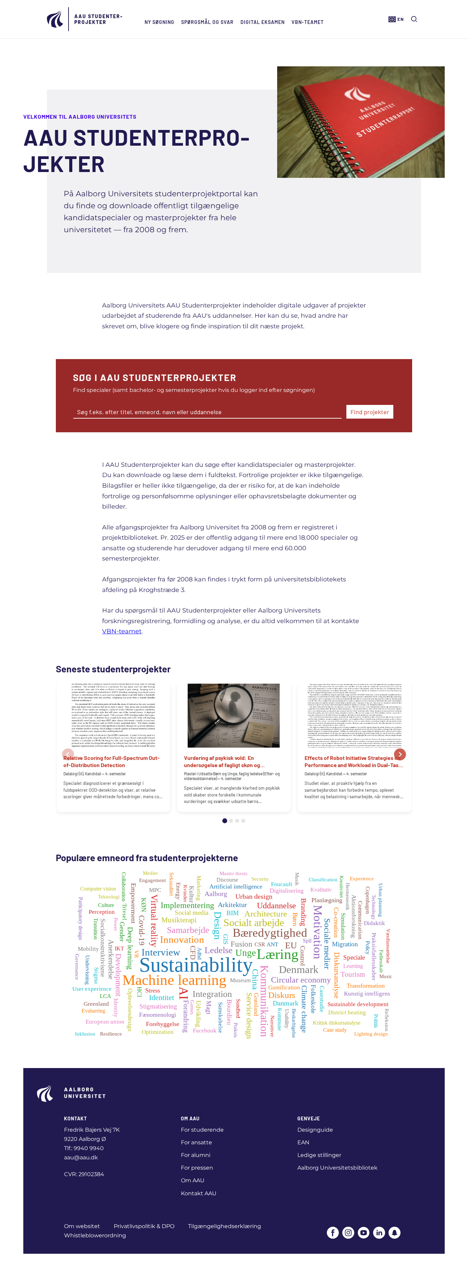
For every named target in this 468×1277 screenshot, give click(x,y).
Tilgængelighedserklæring (224, 1226)
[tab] (224, 820)
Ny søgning (159, 22)
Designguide (315, 1130)
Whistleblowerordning (95, 1235)
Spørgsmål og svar (207, 22)
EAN (303, 1142)
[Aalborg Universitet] (55, 19)
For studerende (202, 1130)
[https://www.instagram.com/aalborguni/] (348, 1233)
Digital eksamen (263, 22)
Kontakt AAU (199, 1193)
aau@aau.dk (81, 1157)
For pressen (197, 1167)
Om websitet (82, 1226)
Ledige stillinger (319, 1155)
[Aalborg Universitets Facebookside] (333, 1233)
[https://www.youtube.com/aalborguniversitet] (364, 1233)
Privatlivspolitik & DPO (144, 1226)
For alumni (195, 1155)
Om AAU (193, 1180)
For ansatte (196, 1142)
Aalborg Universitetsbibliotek (337, 1167)
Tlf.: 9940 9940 (84, 1148)
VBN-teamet (308, 22)
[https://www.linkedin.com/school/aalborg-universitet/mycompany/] (379, 1233)
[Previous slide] (68, 755)
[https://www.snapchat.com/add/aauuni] (395, 1233)
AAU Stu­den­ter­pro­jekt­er (98, 19)
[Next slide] (400, 755)
